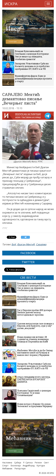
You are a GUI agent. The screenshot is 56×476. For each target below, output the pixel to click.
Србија (17, 462)
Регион (38, 462)
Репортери (20, 468)
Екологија (16, 465)
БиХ (13, 244)
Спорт (5, 465)
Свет (46, 462)
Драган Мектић (26, 244)
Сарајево (41, 244)
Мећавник (7, 468)
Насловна (7, 462)
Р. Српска (28, 462)
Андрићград (28, 465)
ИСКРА (10, 3)
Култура (41, 465)
